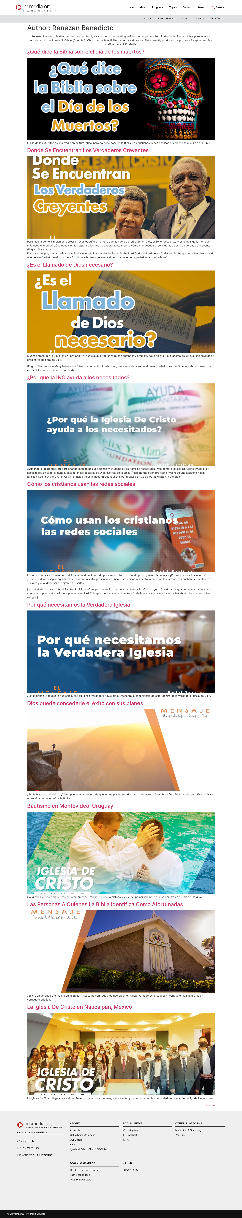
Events (200, 19)
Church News (166, 19)
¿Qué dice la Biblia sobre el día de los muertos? (85, 51)
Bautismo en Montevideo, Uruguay (70, 806)
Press (185, 19)
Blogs (148, 19)
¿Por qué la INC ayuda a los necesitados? (78, 377)
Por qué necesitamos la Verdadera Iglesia (78, 604)
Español (216, 19)
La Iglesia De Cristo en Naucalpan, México (79, 1007)
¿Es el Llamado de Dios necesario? (70, 264)
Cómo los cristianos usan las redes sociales (81, 484)
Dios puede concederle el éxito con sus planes (85, 703)
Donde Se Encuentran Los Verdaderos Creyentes (88, 150)
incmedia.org (37, 6)
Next (210, 1105)
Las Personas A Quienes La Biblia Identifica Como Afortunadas (105, 904)
